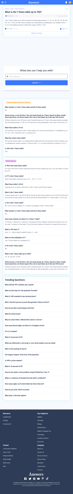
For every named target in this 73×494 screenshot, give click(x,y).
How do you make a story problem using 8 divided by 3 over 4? (27, 372)
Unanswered (7, 424)
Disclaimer (40, 463)
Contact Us (40, 452)
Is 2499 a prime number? (13, 360)
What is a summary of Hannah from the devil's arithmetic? (25, 378)
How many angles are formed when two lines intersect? (24, 384)
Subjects (7, 8)
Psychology (40, 434)
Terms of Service (42, 456)
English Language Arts (44, 431)
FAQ (4, 466)
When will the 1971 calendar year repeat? (19, 285)
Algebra (39, 417)
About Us (40, 449)
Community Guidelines (10, 449)
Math (12, 8)
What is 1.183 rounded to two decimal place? (20, 296)
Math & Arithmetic (19, 8)
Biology (39, 424)
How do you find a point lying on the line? (19, 308)
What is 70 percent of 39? (14, 366)
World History (41, 427)
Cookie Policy (41, 466)
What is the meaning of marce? (16, 349)
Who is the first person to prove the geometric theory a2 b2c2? (27, 302)
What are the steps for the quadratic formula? (21, 290)
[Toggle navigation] (2, 2)
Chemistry (40, 420)
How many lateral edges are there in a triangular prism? (24, 325)
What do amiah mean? (13, 314)
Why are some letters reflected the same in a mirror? (23, 320)
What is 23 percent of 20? (14, 337)
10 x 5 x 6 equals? (11, 331)
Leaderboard (7, 417)
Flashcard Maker (8, 456)
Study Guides (7, 459)
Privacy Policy (41, 459)
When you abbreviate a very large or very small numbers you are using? (30, 343)
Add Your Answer (36, 33)
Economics (40, 442)
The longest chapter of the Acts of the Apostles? (22, 355)
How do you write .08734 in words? (17, 390)
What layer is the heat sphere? (15, 395)
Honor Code (6, 452)
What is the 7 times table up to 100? (23, 12)
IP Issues (40, 470)
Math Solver (6, 463)
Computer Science (42, 438)
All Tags (5, 420)
